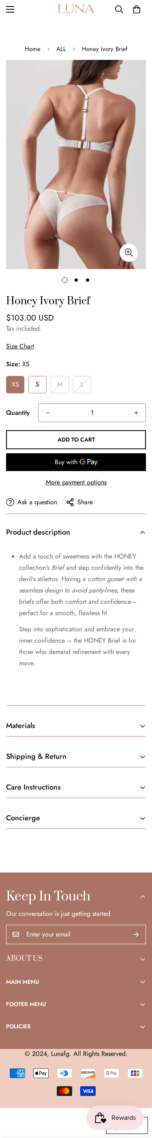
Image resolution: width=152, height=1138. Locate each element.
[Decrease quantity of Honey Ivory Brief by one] (48, 413)
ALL (61, 49)
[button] (136, 9)
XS (15, 384)
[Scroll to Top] (137, 1095)
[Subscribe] (136, 934)
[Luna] (76, 9)
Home (33, 49)
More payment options (76, 482)
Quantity (18, 412)
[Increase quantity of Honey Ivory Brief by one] (136, 413)
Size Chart (20, 346)
